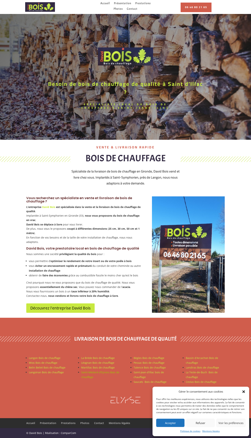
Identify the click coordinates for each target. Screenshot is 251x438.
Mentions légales (211, 431)
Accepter (170, 423)
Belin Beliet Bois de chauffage (47, 367)
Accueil (105, 3)
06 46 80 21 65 (196, 7)
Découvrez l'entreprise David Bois (60, 308)
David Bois (48, 207)
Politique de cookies (190, 431)
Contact (132, 9)
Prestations (143, 3)
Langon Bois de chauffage (44, 358)
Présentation (122, 3)
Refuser (200, 423)
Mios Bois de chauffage (43, 362)
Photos (118, 9)
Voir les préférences (230, 423)
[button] (243, 392)
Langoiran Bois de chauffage (46, 372)
